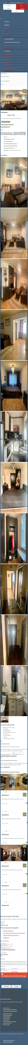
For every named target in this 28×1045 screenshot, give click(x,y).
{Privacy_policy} (6, 1024)
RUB (16, 11)
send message (15, 971)
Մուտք (21, 5)
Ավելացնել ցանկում (5, 126)
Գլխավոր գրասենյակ (8, 930)
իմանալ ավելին (4, 925)
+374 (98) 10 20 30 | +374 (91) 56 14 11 (11, 935)
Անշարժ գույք (6, 1008)
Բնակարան (6, 27)
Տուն (4, 30)
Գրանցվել (22, 8)
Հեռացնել (16, 986)
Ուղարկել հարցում (7, 47)
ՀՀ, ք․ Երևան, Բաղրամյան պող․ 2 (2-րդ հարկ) (14, 933)
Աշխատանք (6, 64)
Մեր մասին (7, 51)
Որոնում (6, 24)
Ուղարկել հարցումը (5, 756)
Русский (8, 5)
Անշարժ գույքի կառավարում (12, 42)
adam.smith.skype (4, 954)
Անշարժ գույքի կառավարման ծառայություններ (14, 45)
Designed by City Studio (8, 1042)
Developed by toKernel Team (9, 1040)
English (8, 8)
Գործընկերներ (6, 59)
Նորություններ (6, 62)
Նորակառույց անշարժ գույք (10, 1009)
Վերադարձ (13, 756)
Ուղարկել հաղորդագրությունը (8, 949)
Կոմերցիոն (5, 33)
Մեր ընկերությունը (7, 53)
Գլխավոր (6, 21)
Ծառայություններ (7, 56)
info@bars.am (6, 937)
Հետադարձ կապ (7, 70)
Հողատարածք (6, 35)
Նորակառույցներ (9, 38)
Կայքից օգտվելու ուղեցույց (9, 67)
